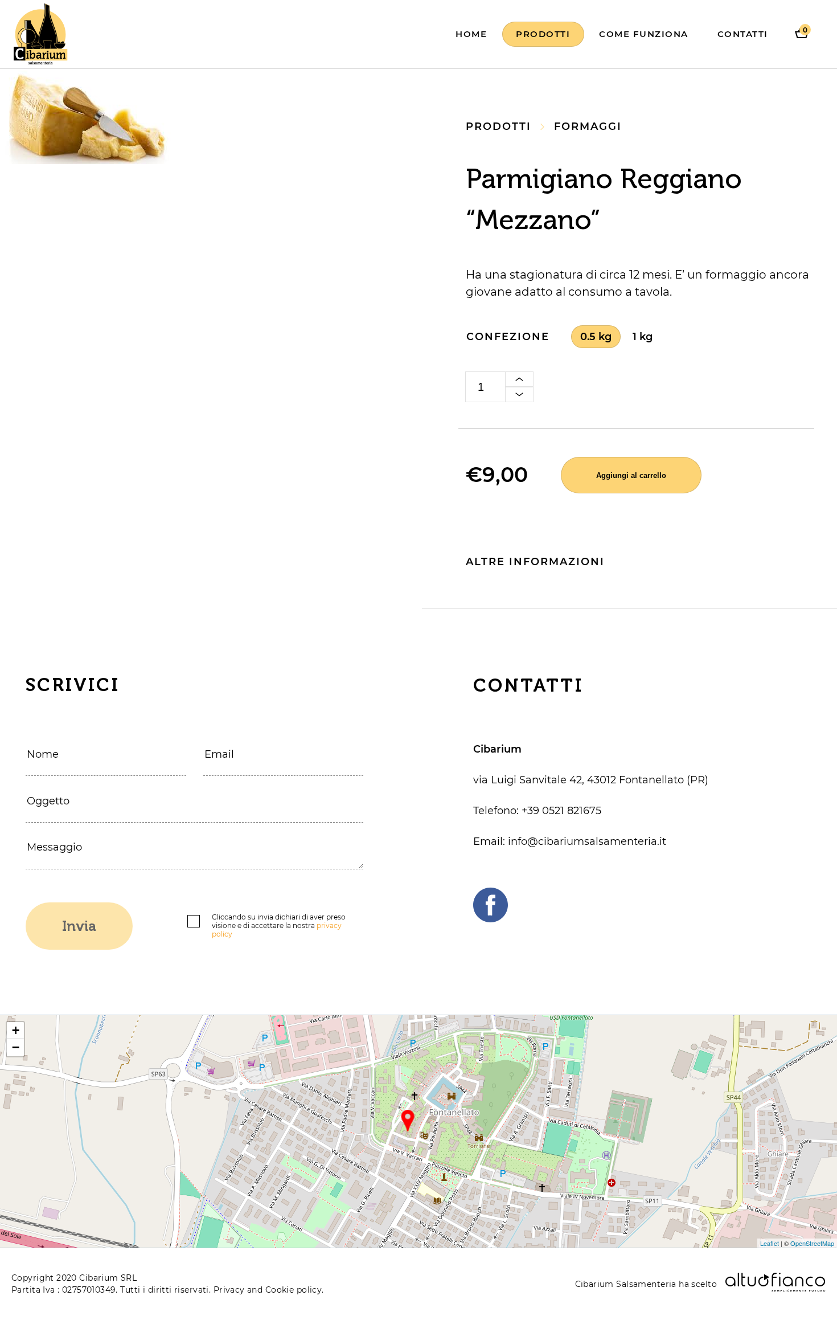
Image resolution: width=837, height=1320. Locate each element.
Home (471, 33)
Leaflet (769, 1243)
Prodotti (543, 33)
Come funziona (643, 33)
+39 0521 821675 (561, 810)
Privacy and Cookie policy (268, 1290)
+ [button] (15, 1030)
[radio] (596, 336)
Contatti (742, 33)
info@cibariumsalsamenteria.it (587, 841)
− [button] (15, 1047)
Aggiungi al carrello (631, 475)
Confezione (507, 336)
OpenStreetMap (812, 1243)
